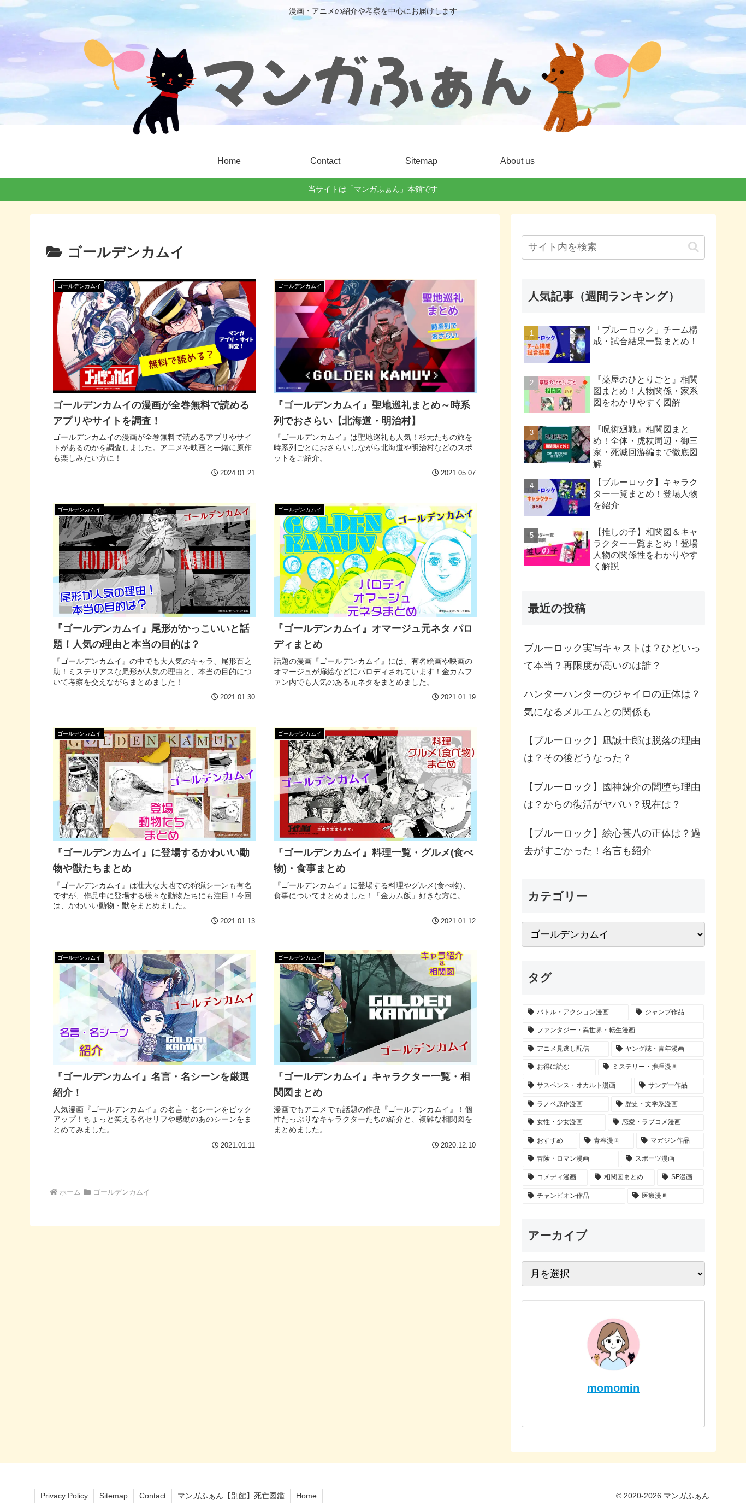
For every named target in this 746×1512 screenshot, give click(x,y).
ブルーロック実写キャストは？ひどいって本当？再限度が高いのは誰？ (612, 657)
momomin (613, 1388)
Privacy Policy (64, 1495)
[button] (693, 247)
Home (306, 1495)
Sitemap (113, 1495)
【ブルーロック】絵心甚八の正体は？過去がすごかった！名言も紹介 (612, 842)
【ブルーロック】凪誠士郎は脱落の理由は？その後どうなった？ (612, 749)
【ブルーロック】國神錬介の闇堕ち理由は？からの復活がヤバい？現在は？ (612, 795)
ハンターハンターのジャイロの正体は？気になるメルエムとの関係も (612, 703)
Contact (152, 1495)
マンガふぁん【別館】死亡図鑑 (231, 1495)
